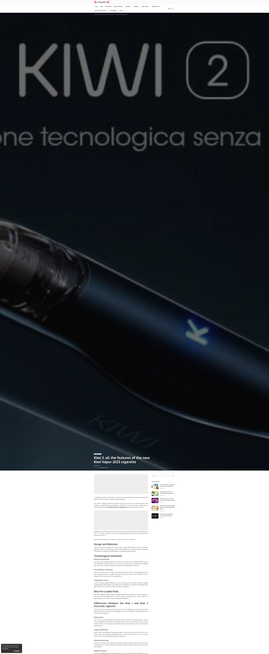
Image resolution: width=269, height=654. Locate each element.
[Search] (173, 8)
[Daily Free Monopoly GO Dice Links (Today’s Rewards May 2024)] (155, 508)
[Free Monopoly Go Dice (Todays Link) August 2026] (155, 493)
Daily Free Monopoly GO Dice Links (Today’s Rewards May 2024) (167, 507)
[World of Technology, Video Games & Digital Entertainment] (102, 2)
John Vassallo (97, 465)
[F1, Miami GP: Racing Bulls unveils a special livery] (155, 516)
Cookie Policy (5, 648)
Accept (17, 651)
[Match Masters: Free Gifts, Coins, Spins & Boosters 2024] (155, 500)
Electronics (97, 453)
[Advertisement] (121, 484)
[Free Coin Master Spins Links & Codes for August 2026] (155, 486)
